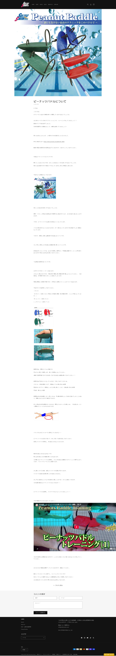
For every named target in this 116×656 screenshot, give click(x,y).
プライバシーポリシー (47, 654)
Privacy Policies (24, 629)
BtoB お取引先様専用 (26, 626)
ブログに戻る (59, 585)
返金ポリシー (39, 654)
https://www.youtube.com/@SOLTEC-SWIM (54, 141)
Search (22, 622)
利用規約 (53, 654)
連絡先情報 (75, 654)
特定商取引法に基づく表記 (67, 654)
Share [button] (36, 108)
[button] (87, 4)
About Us (23, 624)
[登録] (43, 637)
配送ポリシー (59, 654)
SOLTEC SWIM (26, 654)
